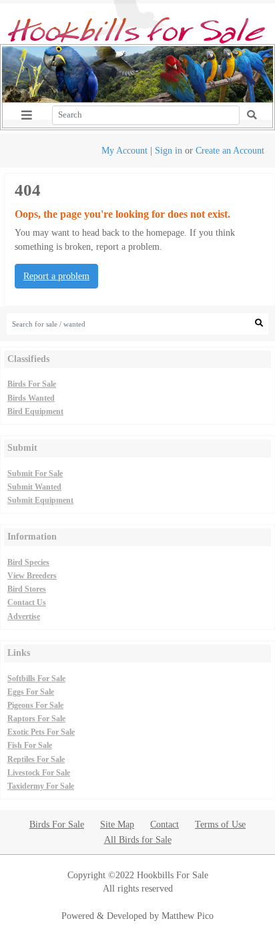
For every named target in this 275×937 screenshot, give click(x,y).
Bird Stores (26, 589)
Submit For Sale (35, 473)
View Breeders (32, 575)
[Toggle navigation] (26, 115)
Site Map (117, 824)
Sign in (168, 150)
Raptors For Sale (36, 718)
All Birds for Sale (138, 839)
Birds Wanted (31, 398)
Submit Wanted (34, 487)
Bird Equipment (35, 411)
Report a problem (56, 275)
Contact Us (26, 602)
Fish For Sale (29, 745)
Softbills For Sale (36, 678)
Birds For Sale (31, 384)
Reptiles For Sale (36, 759)
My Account (124, 150)
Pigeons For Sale (35, 705)
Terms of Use (220, 824)
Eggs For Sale (30, 692)
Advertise (23, 616)
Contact (164, 824)
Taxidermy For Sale (40, 786)
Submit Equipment (40, 500)
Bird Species (28, 562)
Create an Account (230, 150)
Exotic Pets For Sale (41, 732)
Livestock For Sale (38, 772)
